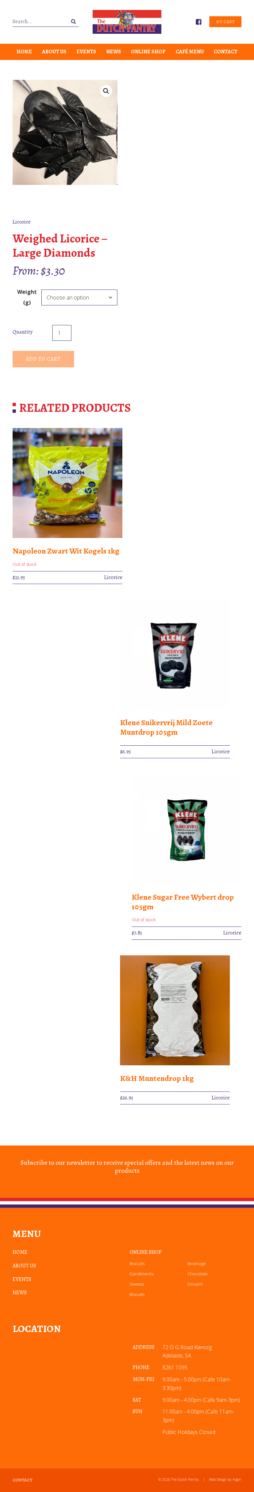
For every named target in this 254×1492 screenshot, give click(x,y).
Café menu (190, 51)
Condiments (141, 1274)
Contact (225, 51)
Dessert (195, 1284)
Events (86, 51)
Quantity (22, 332)
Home (24, 51)
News (113, 51)
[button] (106, 91)
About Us (54, 51)
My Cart (225, 22)
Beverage (197, 1263)
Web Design (218, 1479)
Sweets (137, 1284)
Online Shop (148, 51)
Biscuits (137, 1263)
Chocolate (198, 1274)
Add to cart (43, 359)
